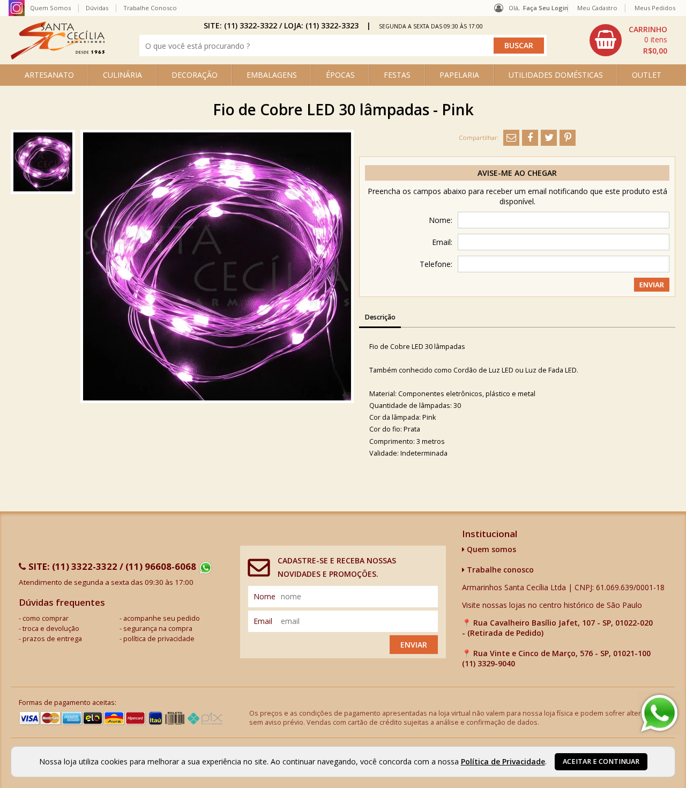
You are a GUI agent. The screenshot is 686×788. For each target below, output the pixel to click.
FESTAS (397, 75)
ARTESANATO (49, 75)
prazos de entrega (52, 638)
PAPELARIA (459, 75)
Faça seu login (545, 8)
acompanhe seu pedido (161, 618)
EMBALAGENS (272, 75)
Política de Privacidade (503, 761)
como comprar (46, 618)
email (262, 621)
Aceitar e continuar (601, 761)
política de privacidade (159, 638)
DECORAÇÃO (195, 75)
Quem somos (490, 549)
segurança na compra (157, 628)
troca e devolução (51, 628)
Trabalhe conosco (499, 569)
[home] (58, 56)
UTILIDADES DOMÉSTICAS (556, 75)
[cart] (629, 40)
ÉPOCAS (340, 75)
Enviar (413, 645)
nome (264, 596)
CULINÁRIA (122, 75)
